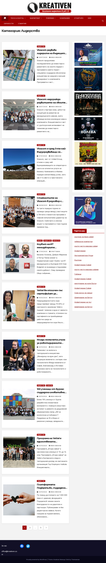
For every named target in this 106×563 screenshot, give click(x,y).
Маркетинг (35, 18)
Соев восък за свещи (83, 293)
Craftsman (55, 251)
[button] (103, 21)
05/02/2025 (43, 297)
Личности (8, 23)
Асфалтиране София (82, 265)
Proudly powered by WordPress (36, 559)
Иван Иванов (56, 57)
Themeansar (75, 559)
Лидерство (41, 46)
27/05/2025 (43, 251)
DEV (89, 18)
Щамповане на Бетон (83, 297)
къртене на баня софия (83, 237)
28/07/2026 (43, 106)
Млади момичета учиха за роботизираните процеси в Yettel (51, 343)
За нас (4, 546)
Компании (65, 18)
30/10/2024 (43, 347)
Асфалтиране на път (83, 302)
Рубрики (50, 18)
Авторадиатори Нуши (83, 255)
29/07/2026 (43, 57)
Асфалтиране (80, 251)
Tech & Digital (18, 18)
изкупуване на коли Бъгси (85, 283)
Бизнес (39, 240)
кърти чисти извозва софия (86, 246)
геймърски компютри (83, 242)
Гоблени (77, 274)
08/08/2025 (43, 205)
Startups (78, 18)
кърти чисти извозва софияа (86, 269)
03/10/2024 (43, 445)
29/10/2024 (43, 396)
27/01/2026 (43, 156)
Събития (22, 23)
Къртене (77, 260)
